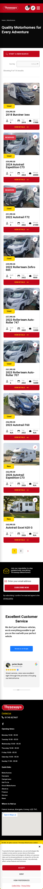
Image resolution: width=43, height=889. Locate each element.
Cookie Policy (16, 885)
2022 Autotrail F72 (18, 217)
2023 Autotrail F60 (18, 425)
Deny (21, 874)
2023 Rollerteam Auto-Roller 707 (20, 374)
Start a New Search (19, 54)
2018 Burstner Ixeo (18, 114)
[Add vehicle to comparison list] (35, 87)
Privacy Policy (25, 885)
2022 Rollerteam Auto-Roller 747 (20, 321)
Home (4, 20)
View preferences (21, 880)
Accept (21, 868)
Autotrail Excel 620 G (19, 527)
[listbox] (28, 64)
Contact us (6, 713)
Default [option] (34, 64)
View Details (19, 127)
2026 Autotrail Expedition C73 (15, 476)
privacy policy (8, 598)
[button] (39, 846)
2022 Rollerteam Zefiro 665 (20, 268)
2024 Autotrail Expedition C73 (15, 166)
